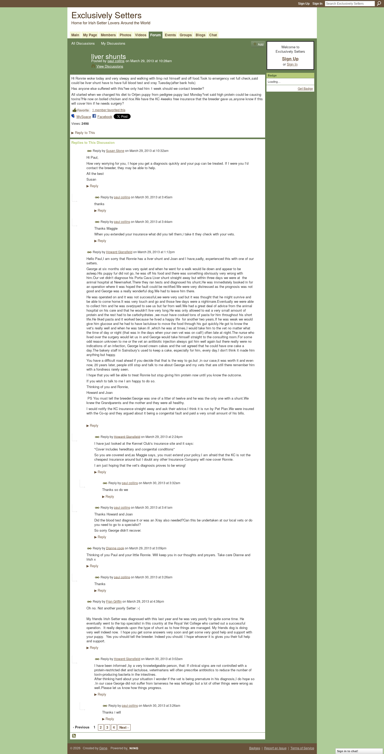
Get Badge (305, 88)
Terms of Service (302, 748)
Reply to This (83, 132)
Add (261, 44)
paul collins (116, 60)
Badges (254, 748)
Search (379, 3)
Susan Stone (115, 150)
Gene (103, 748)
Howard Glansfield (119, 252)
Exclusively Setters (106, 14)
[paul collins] (79, 67)
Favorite (83, 110)
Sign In (317, 3)
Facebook (104, 116)
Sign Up (304, 3)
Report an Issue (275, 748)
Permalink (89, 151)
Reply (92, 185)
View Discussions (109, 66)
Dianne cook (115, 547)
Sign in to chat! (347, 751)
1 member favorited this (108, 110)
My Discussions (113, 43)
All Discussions (83, 43)
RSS (74, 736)
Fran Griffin (114, 601)
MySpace (84, 116)
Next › (124, 727)
